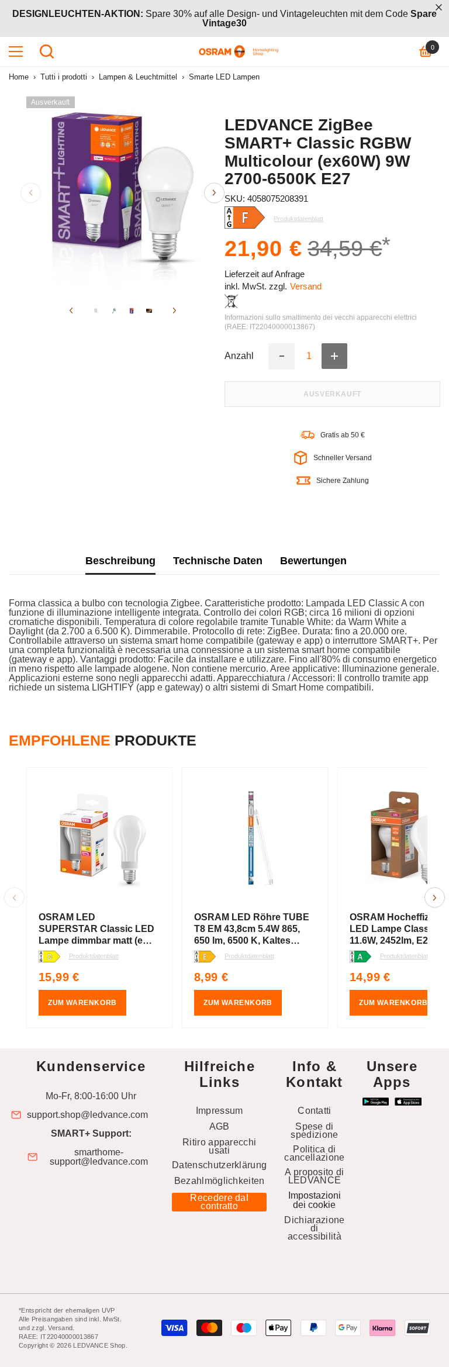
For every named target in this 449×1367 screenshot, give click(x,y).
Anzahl (239, 356)
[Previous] (30, 192)
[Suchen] (47, 51)
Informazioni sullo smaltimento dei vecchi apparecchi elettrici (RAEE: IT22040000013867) (320, 322)
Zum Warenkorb (82, 1003)
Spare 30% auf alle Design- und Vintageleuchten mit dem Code (224, 18)
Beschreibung (120, 561)
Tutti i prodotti (63, 77)
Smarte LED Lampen (224, 77)
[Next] (214, 192)
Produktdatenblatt (94, 955)
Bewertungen (313, 561)
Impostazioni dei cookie (314, 1200)
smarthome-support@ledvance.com (99, 1157)
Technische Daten (218, 561)
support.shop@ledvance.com (87, 1115)
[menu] (16, 51)
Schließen (438, 7)
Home (19, 77)
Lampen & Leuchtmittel (138, 77)
